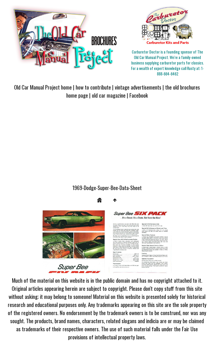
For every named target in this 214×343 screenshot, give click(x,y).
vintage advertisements (138, 87)
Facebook (138, 95)
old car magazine (109, 95)
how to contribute (93, 87)
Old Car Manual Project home (43, 87)
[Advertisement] (107, 144)
